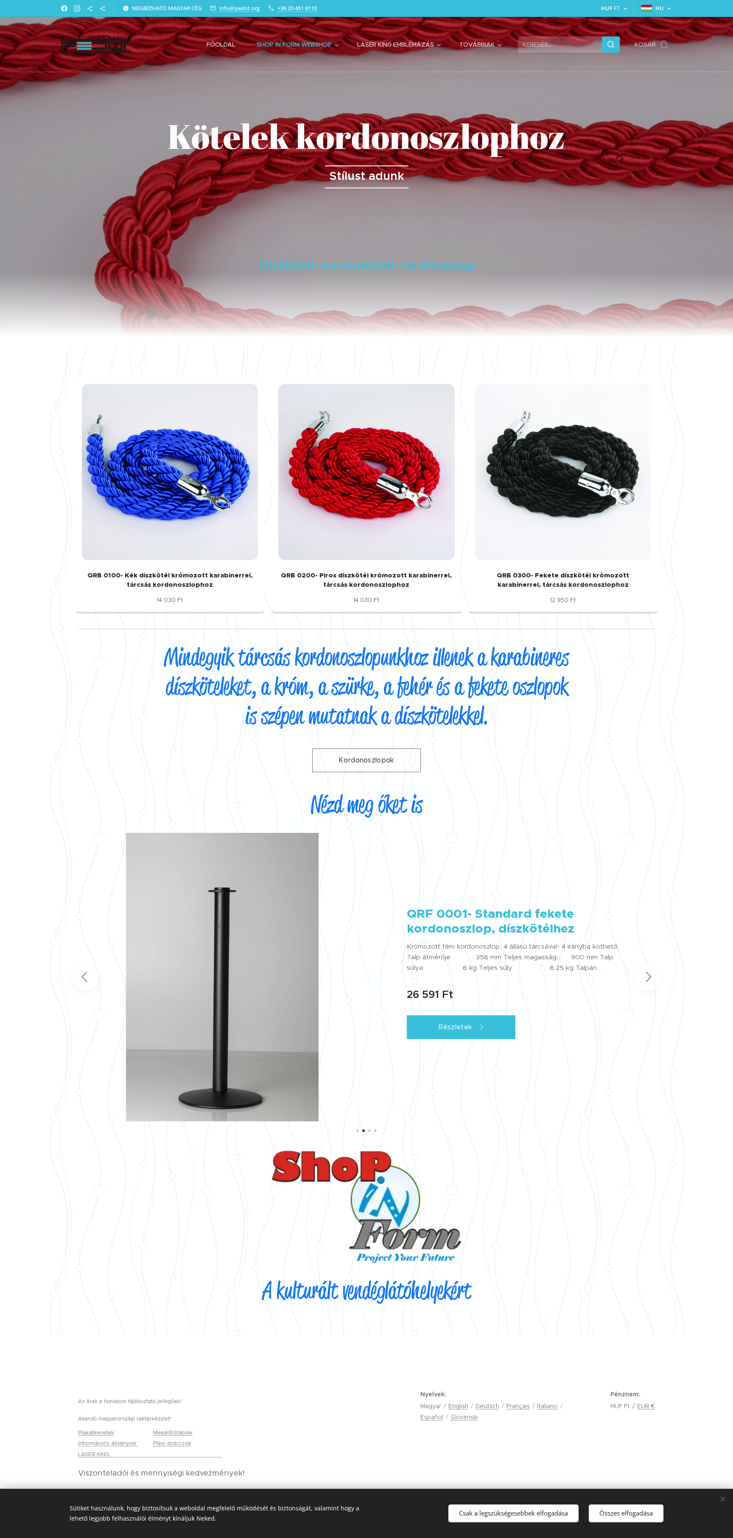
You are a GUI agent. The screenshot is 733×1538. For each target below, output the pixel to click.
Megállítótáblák (173, 1432)
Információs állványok (108, 1443)
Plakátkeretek (96, 1432)
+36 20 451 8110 (297, 8)
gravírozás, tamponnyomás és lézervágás (166, 1454)
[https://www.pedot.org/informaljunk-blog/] (89, 8)
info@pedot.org (239, 8)
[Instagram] (77, 8)
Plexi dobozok (172, 1443)
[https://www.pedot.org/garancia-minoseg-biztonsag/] (102, 8)
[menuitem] (225, 44)
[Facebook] (64, 8)
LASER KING (94, 1454)
